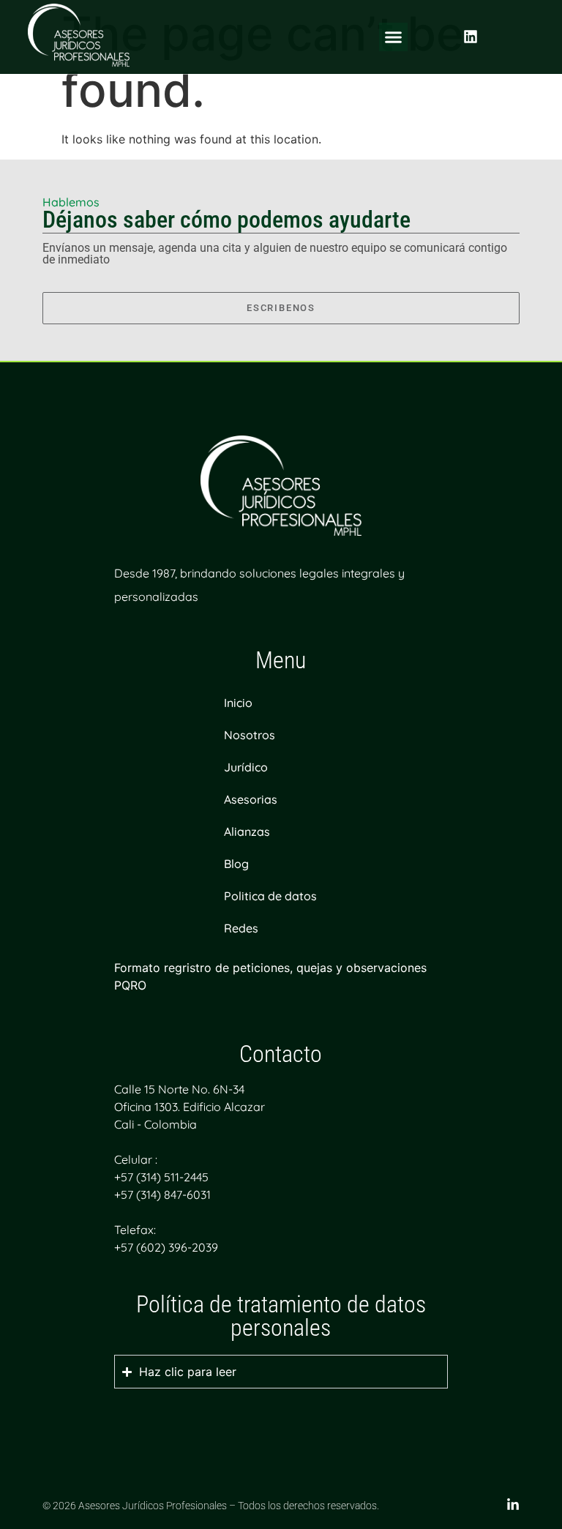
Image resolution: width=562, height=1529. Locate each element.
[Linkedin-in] (513, 1504)
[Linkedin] (470, 36)
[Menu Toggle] (393, 37)
